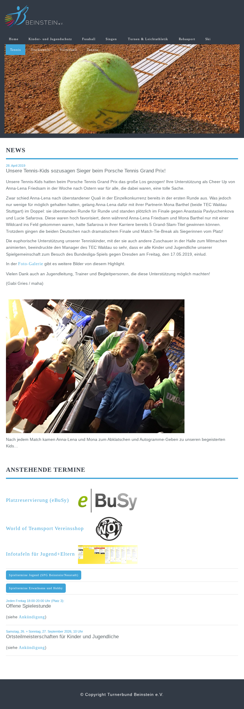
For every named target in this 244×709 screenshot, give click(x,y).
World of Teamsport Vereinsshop (51, 528)
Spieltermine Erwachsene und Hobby (36, 588)
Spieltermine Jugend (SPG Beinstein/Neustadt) (43, 575)
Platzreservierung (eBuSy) (42, 500)
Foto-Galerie (30, 264)
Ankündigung (32, 617)
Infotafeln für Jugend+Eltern (42, 554)
